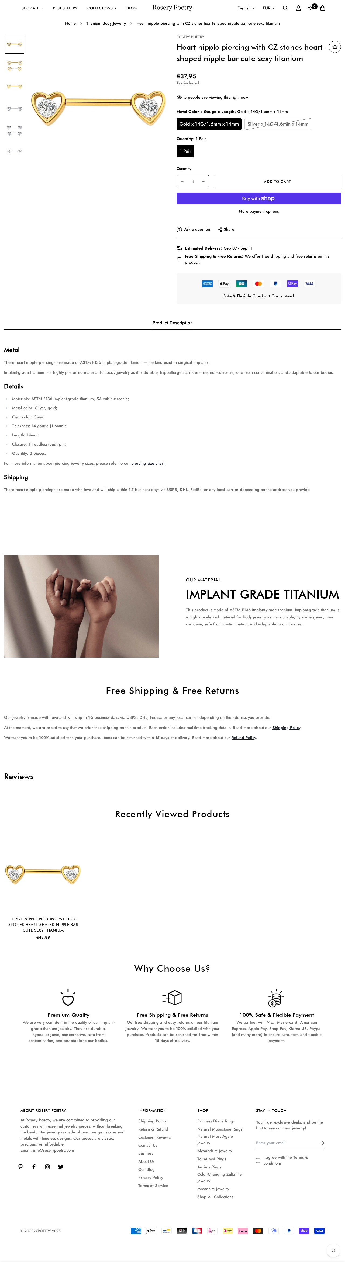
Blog (132, 8)
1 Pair (185, 151)
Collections (100, 8)
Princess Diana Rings (216, 1121)
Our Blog (146, 1169)
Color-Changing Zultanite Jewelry (219, 1177)
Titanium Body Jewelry (106, 23)
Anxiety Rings (209, 1167)
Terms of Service (153, 1186)
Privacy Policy (150, 1178)
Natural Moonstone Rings (219, 1129)
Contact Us (147, 1145)
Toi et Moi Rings (211, 1159)
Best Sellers (65, 8)
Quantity (184, 169)
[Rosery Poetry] (172, 8)
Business (145, 1153)
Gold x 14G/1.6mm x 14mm (209, 123)
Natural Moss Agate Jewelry (215, 1139)
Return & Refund (153, 1129)
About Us (146, 1161)
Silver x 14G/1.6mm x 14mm (277, 123)
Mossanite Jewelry (213, 1189)
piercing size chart (147, 463)
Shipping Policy (286, 728)
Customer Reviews (154, 1137)
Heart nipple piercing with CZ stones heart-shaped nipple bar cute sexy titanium (43, 924)
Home (70, 23)
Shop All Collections (215, 1197)
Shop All (30, 8)
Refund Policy (244, 738)
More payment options (259, 211)
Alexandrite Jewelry (214, 1151)
